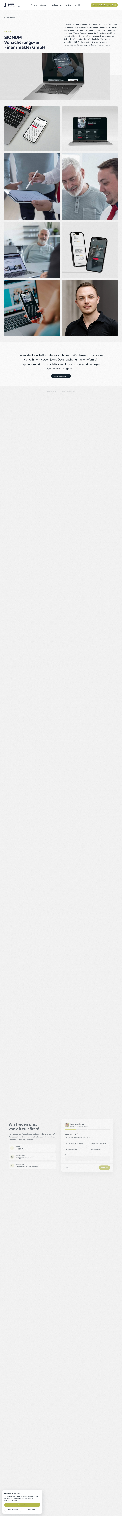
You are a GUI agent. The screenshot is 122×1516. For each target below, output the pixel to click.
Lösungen (43, 5)
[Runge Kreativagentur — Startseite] (12, 5)
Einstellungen (31, 1509)
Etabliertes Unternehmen (98, 1143)
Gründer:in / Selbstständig (74, 1143)
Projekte (34, 5)
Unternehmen (57, 5)
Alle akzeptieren (22, 1505)
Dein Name (68, 1155)
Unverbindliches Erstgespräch (103, 5)
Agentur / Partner (95, 1149)
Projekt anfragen (59, 376)
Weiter (103, 1167)
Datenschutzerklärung (10, 1500)
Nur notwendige (13, 1509)
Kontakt (77, 5)
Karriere (68, 5)
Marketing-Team (71, 1149)
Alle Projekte (11, 17)
